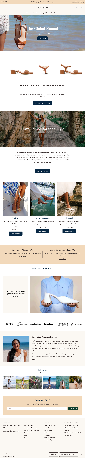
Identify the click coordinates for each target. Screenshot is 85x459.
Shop (27, 13)
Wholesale (47, 435)
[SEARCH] (76, 7)
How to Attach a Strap (30, 428)
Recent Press (47, 428)
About (35, 13)
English (53, 454)
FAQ (25, 437)
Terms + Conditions (49, 437)
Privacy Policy (48, 440)
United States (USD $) (78, 2)
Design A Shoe (45, 13)
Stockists (46, 433)
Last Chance (54, 13)
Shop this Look (15, 233)
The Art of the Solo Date (71, 425)
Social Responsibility (50, 425)
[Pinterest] (3, 2)
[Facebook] (0, 2)
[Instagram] (6, 2)
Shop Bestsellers (42, 171)
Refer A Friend (48, 430)
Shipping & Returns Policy (31, 430)
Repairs (26, 435)
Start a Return (28, 433)
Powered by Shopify (9, 456)
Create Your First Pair (42, 103)
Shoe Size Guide (29, 425)
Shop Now (42, 38)
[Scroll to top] (81, 455)
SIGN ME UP (73, 408)
